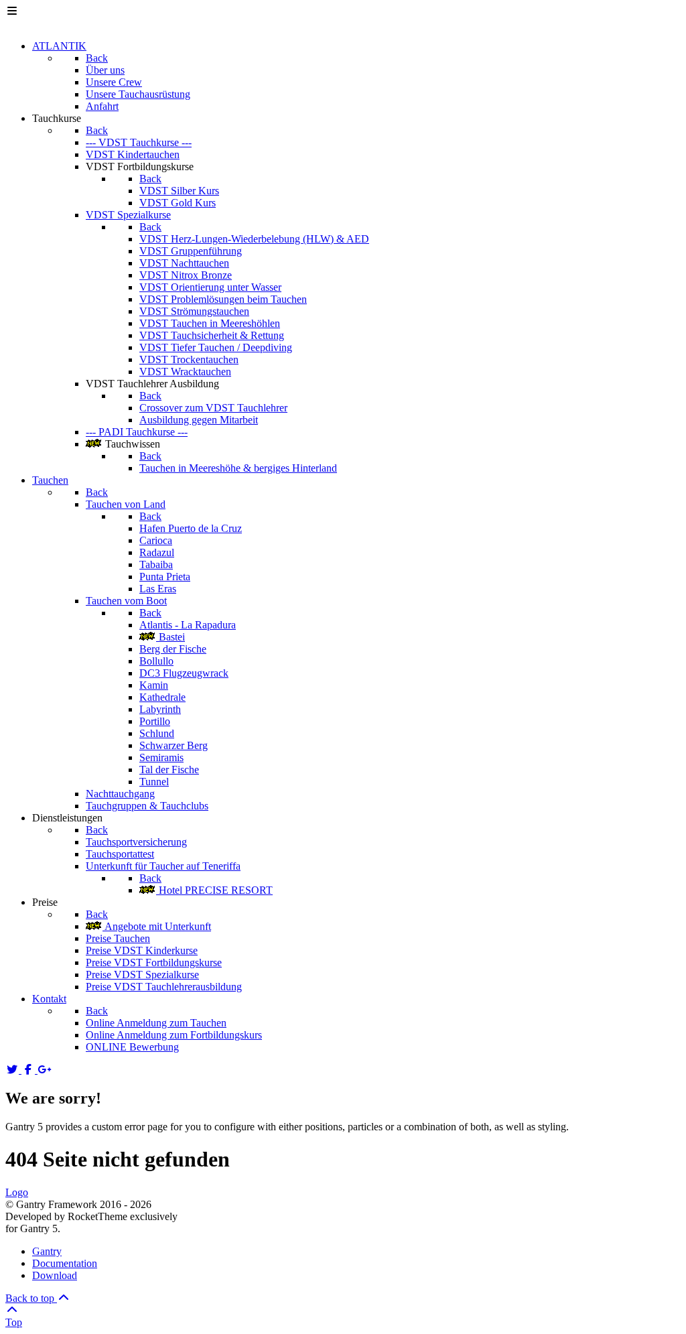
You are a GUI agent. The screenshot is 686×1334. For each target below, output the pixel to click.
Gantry (47, 1251)
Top (13, 1322)
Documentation (64, 1263)
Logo (16, 1192)
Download (54, 1275)
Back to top (31, 1298)
